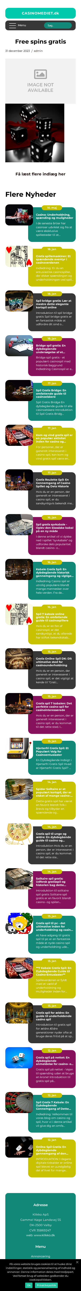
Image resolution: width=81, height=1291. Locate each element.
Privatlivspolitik (46, 1285)
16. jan (52, 517)
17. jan (52, 383)
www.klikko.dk (44, 1235)
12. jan (52, 1050)
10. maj (52, 207)
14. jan (52, 782)
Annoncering (40, 1256)
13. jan (52, 916)
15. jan (52, 651)
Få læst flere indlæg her (40, 174)
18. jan (52, 249)
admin (38, 51)
